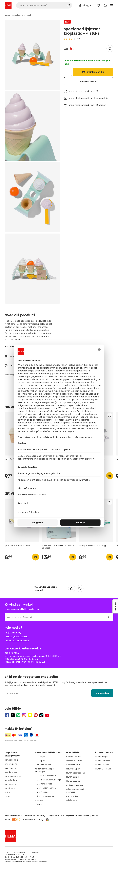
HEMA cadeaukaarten (45, 788)
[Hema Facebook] (7, 715)
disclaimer (30, 816)
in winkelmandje (94, 71)
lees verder (11, 346)
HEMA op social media (45, 776)
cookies (95, 816)
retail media (71, 800)
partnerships (72, 796)
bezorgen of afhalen (17, 636)
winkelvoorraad (88, 81)
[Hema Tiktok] (41, 715)
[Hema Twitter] (13, 715)
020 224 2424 (12, 653)
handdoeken (11, 780)
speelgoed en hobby (22, 15)
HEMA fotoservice (43, 784)
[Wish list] (98, 5)
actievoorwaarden (74, 785)
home (7, 15)
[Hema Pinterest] (36, 715)
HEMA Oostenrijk (103, 769)
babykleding (10, 768)
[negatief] (80, 588)
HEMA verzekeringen (45, 796)
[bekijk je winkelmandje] (105, 5)
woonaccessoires (13, 776)
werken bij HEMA (74, 760)
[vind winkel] (109, 617)
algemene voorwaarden (77, 816)
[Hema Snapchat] (30, 715)
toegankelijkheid (55, 816)
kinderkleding (11, 764)
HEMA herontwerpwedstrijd (48, 780)
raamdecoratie (11, 784)
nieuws (38, 804)
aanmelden (102, 693)
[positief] (71, 588)
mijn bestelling (13, 632)
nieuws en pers (73, 769)
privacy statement (13, 816)
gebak (8, 792)
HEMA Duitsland (102, 760)
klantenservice (73, 781)
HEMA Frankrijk (102, 765)
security (41, 816)
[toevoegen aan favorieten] (109, 48)
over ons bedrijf (73, 756)
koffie (7, 796)
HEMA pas (40, 760)
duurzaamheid (73, 765)
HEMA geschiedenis (75, 773)
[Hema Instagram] (24, 715)
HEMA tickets (41, 792)
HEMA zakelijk (72, 777)
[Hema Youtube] (47, 715)
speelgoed (10, 788)
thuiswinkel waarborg (32, 819)
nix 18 (7, 819)
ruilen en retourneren (17, 640)
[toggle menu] (111, 5)
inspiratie (39, 800)
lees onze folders (43, 765)
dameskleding (11, 760)
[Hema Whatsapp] (18, 715)
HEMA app (40, 756)
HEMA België (101, 756)
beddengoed (11, 772)
